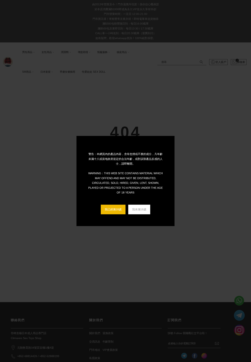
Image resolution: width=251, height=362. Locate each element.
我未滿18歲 (139, 209)
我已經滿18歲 (113, 209)
